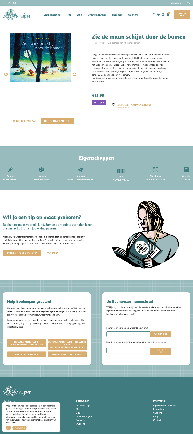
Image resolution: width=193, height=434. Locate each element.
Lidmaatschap (52, 14)
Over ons (133, 14)
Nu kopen (99, 102)
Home (94, 42)
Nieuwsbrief (175, 2)
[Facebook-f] (4, 3)
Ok (8, 428)
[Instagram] (9, 3)
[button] (6, 74)
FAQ (188, 2)
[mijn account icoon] (163, 14)
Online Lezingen (97, 14)
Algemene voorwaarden (164, 405)
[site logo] (17, 14)
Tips (68, 14)
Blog (79, 14)
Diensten (117, 14)
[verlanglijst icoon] (158, 14)
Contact (157, 420)
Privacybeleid (159, 409)
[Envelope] (14, 3)
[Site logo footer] (17, 391)
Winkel (102, 42)
